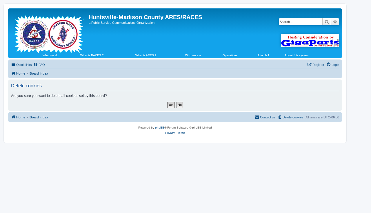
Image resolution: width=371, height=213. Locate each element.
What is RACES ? (92, 55)
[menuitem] (39, 64)
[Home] (49, 32)
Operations (230, 55)
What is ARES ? (146, 55)
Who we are (193, 55)
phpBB (159, 127)
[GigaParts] (310, 40)
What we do (51, 55)
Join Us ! (263, 55)
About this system (296, 55)
